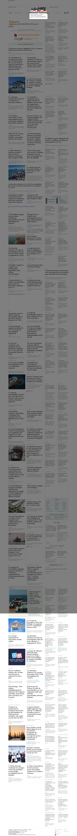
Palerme (56, 508)
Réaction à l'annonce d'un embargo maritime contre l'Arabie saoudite (50, 794)
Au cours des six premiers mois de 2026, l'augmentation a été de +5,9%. (22, 190)
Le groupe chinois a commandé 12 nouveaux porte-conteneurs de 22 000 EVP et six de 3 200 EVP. (34, 91)
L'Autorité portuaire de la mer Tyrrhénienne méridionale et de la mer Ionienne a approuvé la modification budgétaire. (50, 610)
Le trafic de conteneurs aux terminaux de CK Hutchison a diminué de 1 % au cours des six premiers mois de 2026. (15, 348)
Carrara (47, 508)
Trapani (64, 507)
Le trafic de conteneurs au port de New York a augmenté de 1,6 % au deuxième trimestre (50, 447)
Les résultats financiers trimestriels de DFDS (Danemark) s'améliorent (50, 241)
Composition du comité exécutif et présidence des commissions (63, 730)
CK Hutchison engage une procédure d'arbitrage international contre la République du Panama (16, 218)
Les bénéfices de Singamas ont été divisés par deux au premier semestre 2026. (50, 39)
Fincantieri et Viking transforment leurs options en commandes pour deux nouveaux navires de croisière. (16, 198)
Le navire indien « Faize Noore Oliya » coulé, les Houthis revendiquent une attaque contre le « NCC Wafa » (34, 492)
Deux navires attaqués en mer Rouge (35, 486)
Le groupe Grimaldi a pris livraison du (63, 299)
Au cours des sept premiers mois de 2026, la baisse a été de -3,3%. (50, 176)
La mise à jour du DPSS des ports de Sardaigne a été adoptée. (49, 692)
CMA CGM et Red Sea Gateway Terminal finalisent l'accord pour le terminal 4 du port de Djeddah (35, 154)
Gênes (56, 502)
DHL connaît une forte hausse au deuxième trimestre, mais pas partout (63, 387)
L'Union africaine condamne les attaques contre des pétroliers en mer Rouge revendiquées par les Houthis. (16, 770)
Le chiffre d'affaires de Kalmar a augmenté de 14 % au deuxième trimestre (50, 752)
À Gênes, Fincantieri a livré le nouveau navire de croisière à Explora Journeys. (35, 769)
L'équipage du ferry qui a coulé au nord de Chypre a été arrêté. (63, 24)
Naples (56, 507)
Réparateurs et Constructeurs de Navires (61, 516)
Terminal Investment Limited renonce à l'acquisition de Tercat (50, 330)
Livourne (56, 505)
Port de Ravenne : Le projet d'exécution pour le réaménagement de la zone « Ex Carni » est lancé (63, 152)
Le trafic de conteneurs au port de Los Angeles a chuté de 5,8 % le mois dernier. (63, 209)
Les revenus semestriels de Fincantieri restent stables (15, 638)
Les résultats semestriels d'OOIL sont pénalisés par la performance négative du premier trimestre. (16, 119)
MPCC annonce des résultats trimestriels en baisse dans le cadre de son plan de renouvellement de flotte (50, 114)
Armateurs (48, 516)
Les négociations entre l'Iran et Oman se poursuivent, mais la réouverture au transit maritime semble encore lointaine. (35, 475)
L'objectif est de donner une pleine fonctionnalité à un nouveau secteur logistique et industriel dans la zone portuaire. (63, 161)
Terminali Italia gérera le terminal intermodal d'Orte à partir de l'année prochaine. (50, 627)
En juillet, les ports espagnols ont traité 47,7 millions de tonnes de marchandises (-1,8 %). (57, 140)
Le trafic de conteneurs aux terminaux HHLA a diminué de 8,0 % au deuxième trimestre (63, 241)
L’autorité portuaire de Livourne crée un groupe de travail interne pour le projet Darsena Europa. (56, 272)
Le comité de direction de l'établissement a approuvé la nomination (50, 31)
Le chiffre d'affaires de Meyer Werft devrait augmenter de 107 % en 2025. (50, 73)
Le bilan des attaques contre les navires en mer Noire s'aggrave (63, 815)
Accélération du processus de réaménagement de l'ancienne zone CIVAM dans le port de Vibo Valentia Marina (50, 346)
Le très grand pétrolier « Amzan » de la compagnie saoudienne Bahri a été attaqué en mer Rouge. (15, 162)
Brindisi (47, 505)
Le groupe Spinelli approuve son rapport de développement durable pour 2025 (50, 475)
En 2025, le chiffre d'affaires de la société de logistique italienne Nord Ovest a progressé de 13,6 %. (63, 660)
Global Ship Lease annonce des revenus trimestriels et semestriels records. (50, 404)
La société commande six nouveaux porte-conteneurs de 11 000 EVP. (63, 291)
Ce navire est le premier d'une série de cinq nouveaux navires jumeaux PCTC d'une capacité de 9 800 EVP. (63, 305)
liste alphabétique (63, 200)
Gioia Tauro (57, 503)
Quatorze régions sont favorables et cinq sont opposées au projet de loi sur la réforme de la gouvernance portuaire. (63, 708)
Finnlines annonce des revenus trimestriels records (63, 475)
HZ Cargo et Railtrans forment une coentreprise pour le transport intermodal (62, 446)
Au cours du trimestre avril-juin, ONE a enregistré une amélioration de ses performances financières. (16, 520)
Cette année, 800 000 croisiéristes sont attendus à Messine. (63, 432)
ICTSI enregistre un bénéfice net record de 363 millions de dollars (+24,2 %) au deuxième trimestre (50, 463)
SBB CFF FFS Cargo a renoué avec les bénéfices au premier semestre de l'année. (15, 136)
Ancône (47, 502)
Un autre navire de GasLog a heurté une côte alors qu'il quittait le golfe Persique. (63, 463)
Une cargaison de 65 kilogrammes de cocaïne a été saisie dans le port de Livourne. (63, 126)
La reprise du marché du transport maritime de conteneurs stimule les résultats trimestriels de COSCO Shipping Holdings (34, 83)
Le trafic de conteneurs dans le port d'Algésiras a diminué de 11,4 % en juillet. (49, 169)
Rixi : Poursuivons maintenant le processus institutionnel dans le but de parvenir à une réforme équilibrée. (63, 717)
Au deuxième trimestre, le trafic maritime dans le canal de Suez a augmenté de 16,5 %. (34, 537)
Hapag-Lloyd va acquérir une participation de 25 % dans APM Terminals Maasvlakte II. (35, 217)
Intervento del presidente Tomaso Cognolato (56, 569)
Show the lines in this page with (31, 39)
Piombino (57, 509)
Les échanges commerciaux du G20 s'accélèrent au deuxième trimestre (16, 99)
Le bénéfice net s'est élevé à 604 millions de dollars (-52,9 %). (50, 665)
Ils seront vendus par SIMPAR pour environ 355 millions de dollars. (63, 699)
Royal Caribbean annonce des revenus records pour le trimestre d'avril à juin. (15, 674)
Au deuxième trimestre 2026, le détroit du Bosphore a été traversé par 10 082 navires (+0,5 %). (16, 552)
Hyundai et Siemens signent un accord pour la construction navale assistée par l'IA (34, 750)
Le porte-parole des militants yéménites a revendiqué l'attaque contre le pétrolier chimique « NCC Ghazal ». (50, 651)
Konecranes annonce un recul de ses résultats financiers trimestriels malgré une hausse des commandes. (50, 708)
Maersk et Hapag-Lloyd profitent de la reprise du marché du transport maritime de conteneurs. (34, 379)
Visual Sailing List (52, 199)
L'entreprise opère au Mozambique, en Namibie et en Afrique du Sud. (21, 53)
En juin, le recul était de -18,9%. (14, 336)
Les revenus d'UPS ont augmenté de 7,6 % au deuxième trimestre (50, 659)
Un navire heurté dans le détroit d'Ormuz (35, 266)
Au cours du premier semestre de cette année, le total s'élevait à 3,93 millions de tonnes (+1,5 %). (16, 260)
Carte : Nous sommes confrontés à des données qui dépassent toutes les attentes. (15, 722)
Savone (64, 504)
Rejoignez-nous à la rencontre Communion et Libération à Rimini (50, 151)
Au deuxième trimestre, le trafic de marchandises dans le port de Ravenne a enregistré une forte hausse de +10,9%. (63, 364)
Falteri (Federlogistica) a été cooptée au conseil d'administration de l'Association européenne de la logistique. (63, 767)
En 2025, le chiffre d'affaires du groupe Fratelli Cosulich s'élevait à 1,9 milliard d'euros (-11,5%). (50, 317)
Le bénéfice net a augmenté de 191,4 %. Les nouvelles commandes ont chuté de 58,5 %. (16, 645)
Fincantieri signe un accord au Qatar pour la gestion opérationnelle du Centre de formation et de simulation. (63, 784)
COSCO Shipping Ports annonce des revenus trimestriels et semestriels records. (50, 59)
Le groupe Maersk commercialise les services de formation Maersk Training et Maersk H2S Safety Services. (63, 346)
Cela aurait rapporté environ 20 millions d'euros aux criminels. (63, 133)
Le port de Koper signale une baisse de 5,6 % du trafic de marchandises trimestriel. (15, 329)
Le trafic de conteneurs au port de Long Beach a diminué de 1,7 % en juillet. (50, 224)
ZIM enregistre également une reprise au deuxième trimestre (34, 237)
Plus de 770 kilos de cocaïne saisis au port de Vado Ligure (50, 801)
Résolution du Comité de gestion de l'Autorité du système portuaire (50, 698)
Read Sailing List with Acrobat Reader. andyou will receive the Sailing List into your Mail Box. (29, 35)
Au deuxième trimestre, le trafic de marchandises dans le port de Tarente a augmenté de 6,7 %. (63, 184)
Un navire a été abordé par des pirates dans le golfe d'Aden (35, 197)
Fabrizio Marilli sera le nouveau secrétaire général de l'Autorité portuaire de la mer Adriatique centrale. (50, 592)
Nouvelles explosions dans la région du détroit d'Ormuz (34, 469)
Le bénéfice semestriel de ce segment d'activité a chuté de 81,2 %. (63, 44)
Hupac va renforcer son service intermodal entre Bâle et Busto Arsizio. (62, 169)
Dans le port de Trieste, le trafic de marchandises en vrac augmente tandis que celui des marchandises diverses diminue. (35, 692)
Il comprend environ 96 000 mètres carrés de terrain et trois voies (50, 633)
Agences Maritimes (49, 519)
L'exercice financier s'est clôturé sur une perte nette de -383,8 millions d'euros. (50, 79)
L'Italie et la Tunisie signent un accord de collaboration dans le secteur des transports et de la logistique (63, 627)
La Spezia (57, 504)
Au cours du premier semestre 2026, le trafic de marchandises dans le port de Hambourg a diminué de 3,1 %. (35, 347)
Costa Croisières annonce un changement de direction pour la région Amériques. (62, 259)
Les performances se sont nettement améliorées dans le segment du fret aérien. (50, 731)
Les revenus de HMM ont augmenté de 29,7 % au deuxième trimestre (16, 365)
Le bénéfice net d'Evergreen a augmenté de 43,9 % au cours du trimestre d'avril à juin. (34, 366)
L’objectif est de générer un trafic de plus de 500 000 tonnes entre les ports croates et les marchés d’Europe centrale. (63, 454)
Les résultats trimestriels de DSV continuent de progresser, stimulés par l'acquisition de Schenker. (50, 767)
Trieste (64, 508)
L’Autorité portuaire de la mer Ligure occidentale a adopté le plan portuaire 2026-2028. (63, 592)
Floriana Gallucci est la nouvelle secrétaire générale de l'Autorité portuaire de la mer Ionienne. (50, 25)
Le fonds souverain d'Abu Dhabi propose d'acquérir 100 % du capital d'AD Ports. (34, 283)
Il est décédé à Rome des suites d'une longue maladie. (63, 322)
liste (52, 511)
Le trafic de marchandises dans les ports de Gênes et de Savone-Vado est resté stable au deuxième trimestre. (16, 397)
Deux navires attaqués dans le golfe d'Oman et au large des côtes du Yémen (35, 414)
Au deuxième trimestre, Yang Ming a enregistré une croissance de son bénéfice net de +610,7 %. (16, 416)
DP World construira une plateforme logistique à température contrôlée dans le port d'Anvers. (63, 406)
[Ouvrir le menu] (9, 12)
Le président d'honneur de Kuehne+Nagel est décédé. (62, 113)
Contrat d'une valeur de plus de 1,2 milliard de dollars (49, 824)
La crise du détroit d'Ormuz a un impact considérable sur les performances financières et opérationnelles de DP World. (35, 331)
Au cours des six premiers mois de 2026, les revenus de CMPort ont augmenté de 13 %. (63, 59)
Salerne (64, 503)
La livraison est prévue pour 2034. (14, 481)
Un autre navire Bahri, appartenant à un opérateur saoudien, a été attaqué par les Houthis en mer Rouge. (50, 642)
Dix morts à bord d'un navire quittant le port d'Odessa (62, 821)
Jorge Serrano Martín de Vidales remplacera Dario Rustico (63, 265)
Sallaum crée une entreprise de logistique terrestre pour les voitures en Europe (50, 184)
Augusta (47, 503)
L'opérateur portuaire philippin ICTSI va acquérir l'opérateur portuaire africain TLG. (25, 49)
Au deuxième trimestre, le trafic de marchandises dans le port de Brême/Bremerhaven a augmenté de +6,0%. (25, 185)
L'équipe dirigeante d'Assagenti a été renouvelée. (62, 725)
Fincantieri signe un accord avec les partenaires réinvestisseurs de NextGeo (63, 674)
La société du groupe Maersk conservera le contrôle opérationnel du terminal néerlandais (35, 226)
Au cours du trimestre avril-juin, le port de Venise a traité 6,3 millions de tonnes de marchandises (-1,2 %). (50, 364)
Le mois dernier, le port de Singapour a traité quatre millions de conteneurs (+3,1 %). (34, 251)
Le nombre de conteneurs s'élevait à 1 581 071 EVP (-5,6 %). (57, 145)
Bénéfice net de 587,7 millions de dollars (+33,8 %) (50, 214)
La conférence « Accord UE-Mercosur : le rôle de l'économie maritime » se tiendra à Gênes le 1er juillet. (50, 528)
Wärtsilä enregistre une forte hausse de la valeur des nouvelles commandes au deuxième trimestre (63, 802)
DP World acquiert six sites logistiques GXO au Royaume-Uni (50, 387)
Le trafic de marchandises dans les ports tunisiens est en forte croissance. (35, 315)
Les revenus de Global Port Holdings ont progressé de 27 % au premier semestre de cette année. (35, 519)
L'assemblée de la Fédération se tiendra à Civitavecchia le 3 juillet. (62, 527)
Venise (64, 509)
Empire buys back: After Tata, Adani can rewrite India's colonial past (62, 553)
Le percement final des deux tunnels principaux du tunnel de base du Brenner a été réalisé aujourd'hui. (63, 642)
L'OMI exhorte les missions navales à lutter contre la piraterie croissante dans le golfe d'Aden (15, 154)
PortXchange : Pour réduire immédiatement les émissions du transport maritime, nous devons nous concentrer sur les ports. (16, 692)
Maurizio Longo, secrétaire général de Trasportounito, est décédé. (63, 316)
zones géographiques (64, 202)
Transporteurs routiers (58, 519)
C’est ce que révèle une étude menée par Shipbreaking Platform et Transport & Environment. (16, 73)
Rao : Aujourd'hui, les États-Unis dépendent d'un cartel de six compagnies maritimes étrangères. (34, 665)
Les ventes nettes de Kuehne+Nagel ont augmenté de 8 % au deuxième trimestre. (50, 725)
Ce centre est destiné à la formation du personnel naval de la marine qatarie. (63, 792)
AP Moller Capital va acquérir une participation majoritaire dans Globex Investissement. (16, 269)
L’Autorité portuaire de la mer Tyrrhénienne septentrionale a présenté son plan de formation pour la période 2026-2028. (63, 614)
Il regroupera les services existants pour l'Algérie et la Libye (63, 80)
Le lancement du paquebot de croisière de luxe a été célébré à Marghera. (50, 101)
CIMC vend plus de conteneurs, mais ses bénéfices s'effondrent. (63, 38)
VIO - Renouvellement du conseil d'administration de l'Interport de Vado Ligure (63, 739)
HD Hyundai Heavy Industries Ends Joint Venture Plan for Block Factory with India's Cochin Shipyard (50, 554)
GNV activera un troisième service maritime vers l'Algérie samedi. (49, 416)
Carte (64, 511)
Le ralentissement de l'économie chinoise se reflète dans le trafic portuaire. (33, 169)
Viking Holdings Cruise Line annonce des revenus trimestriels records (50, 208)
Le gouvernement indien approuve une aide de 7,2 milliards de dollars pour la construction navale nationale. (34, 711)
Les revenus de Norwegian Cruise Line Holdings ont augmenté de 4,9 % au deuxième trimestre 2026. (34, 624)
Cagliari (47, 507)
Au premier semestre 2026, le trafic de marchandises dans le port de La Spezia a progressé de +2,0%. (15, 317)
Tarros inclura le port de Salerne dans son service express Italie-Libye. (63, 100)
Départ (60, 198)
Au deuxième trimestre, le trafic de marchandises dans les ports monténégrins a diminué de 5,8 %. (50, 301)
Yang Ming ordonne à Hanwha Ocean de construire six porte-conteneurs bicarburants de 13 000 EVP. (50, 817)
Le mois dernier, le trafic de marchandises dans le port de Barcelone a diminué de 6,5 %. (16, 283)
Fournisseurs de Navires (58, 517)
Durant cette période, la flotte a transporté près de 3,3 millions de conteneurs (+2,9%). (16, 529)
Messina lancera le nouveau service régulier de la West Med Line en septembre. (62, 74)
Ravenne (64, 502)
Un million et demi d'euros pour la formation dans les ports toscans (62, 607)
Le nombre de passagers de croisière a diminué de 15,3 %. (50, 372)
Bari (47, 504)
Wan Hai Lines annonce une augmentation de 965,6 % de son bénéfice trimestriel (63, 285)
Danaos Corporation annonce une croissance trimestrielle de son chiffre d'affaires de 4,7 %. (63, 418)
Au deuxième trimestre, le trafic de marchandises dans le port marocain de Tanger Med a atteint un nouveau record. (34, 62)
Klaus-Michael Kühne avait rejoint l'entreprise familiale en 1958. (63, 119)
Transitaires (48, 517)
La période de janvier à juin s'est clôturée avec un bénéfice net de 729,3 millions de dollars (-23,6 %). (16, 127)
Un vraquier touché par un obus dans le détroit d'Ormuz (50, 432)
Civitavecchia (48, 509)
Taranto (64, 505)
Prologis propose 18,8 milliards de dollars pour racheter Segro (33, 503)
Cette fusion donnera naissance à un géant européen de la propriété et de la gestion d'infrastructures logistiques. (34, 509)
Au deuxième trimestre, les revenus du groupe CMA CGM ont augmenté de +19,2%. (35, 674)
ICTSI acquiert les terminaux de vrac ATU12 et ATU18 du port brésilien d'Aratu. (63, 693)
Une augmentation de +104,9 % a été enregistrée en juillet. (63, 191)
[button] (68, 13)
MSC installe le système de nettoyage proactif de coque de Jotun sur (50, 285)
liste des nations (63, 201)
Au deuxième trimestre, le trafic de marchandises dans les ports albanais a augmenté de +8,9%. (35, 639)
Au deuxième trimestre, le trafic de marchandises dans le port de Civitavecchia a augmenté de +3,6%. (16, 251)
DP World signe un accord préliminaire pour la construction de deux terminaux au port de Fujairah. (50, 739)
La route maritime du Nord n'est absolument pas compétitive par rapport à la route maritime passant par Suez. (16, 433)
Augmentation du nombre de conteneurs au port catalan (50, 685)
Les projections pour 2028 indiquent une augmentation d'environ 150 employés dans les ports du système (63, 599)
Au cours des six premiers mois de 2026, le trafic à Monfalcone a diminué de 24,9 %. (35, 701)
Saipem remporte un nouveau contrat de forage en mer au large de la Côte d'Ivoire (63, 753)
